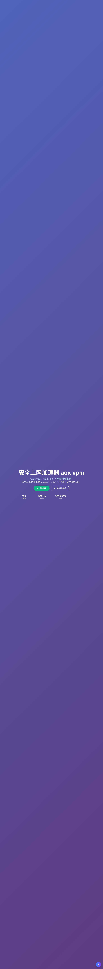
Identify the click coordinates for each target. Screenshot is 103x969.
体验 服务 (42, 488)
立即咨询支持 (61, 488)
